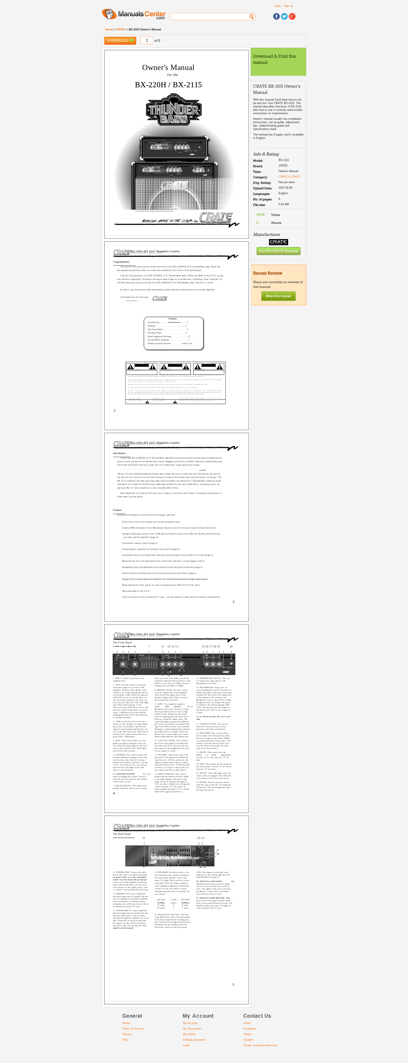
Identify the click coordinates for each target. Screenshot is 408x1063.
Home (109, 29)
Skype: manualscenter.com (260, 1045)
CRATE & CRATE (289, 176)
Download (118, 40)
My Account (190, 1023)
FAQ (125, 1039)
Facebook (250, 1028)
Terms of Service (132, 1028)
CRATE (120, 29)
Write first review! (278, 296)
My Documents (192, 1028)
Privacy (127, 1034)
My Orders (189, 1034)
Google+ (249, 1039)
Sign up (288, 5)
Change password (194, 1039)
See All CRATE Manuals (278, 251)
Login (277, 5)
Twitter (248, 1034)
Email (247, 1023)
